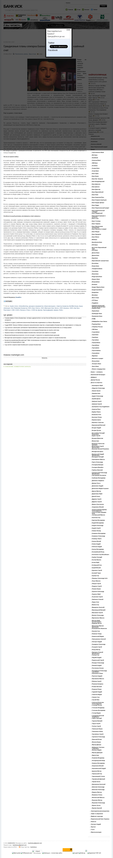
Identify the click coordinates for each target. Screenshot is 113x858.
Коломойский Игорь (98, 552)
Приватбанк (95, 311)
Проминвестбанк (97, 316)
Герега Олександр (97, 462)
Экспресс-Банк (96, 363)
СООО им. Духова (36, 310)
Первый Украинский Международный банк (98, 306)
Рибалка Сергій (96, 681)
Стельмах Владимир (98, 707)
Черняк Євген (96, 781)
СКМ (13, 310)
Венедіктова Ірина (97, 451)
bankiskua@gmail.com (35, 843)
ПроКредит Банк (97, 313)
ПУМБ (93, 318)
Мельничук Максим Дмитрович (98, 626)
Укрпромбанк (96, 342)
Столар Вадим (96, 713)
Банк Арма (95, 173)
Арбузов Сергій (96, 401)
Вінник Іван (95, 441)
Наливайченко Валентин (99, 628)
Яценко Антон (96, 805)
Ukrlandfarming (23, 306)
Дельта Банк (95, 252)
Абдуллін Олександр (98, 388)
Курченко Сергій (97, 570)
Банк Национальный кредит (100, 208)
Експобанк (95, 263)
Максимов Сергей (97, 612)
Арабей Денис (96, 398)
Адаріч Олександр (97, 396)
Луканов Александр (98, 591)
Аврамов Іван (96, 393)
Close (68, 29)
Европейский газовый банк (100, 260)
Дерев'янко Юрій (97, 493)
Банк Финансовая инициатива (97, 227)
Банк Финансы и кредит (99, 229)
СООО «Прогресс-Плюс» (23, 310)
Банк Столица (96, 221)
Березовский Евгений (98, 425)
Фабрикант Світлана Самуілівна (98, 748)
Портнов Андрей (97, 676)
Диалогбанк (95, 255)
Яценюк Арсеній (97, 808)
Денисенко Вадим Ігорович (100, 488)
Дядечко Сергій (96, 499)
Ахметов (59, 306)
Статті (92, 829)
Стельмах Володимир (98, 710)
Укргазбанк (95, 340)
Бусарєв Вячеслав (97, 438)
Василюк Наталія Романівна (100, 449)
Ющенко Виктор (97, 792)
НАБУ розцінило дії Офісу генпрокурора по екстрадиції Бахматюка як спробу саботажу (32, 330)
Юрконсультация (96, 832)
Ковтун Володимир (98, 549)
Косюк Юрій (95, 562)
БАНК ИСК (11, 843)
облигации (7, 308)
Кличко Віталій (96, 541)
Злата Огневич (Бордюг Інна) (99, 513)
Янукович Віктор (97, 800)
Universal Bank (96, 160)
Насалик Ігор (96, 631)
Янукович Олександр (98, 802)
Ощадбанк (95, 303)
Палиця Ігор (95, 655)
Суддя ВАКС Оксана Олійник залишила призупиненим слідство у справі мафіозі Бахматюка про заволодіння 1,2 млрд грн (43, 325)
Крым (81, 306)
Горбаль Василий (97, 470)
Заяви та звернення (97, 813)
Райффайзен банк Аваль (99, 321)
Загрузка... (45, 358)
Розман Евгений (97, 686)
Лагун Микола (96, 581)
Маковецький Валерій (98, 610)
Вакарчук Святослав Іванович (98, 444)
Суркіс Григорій (97, 718)
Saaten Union (14, 306)
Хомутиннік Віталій (98, 765)
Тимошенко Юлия (97, 731)
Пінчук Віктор (96, 649)
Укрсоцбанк (95, 348)
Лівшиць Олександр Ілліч (99, 578)
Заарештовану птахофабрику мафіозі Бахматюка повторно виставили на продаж (30, 332)
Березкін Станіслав (98, 422)
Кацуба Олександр (97, 525)
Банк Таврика (96, 223)
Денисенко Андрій (97, 485)
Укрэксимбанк (96, 350)
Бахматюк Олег (96, 414)
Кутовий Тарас (96, 573)
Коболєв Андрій (97, 546)
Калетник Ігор (96, 517)
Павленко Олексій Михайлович (97, 653)
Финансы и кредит (97, 358)
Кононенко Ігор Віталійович (100, 554)
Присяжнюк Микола (98, 678)
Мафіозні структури (97, 816)
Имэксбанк (95, 274)
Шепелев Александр (98, 787)
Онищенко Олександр (98, 644)
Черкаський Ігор (97, 773)
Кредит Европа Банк (98, 287)
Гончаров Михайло (97, 467)
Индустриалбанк (97, 276)
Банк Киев (95, 194)
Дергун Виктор (96, 491)
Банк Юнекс (95, 237)
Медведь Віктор (97, 623)
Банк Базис (95, 176)
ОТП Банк (95, 300)
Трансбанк (95, 334)
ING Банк (94, 155)
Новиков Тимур (97, 633)
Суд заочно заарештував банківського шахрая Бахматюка (23, 345)
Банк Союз (95, 218)
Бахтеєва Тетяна (97, 417)
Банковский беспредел (98, 374)
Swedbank (95, 157)
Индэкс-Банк (96, 279)
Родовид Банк (96, 324)
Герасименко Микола (98, 459)
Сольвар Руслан (97, 705)
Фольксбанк (95, 361)
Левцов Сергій (96, 583)
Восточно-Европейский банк (99, 248)
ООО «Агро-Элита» (34, 308)
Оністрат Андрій (97, 641)
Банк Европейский (97, 192)
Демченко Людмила (98, 480)
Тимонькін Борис (97, 728)
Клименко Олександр (98, 536)
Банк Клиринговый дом (99, 200)
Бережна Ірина (96, 419)
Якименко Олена (97, 794)
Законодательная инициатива (100, 811)
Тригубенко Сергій (97, 734)
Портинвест (7, 310)
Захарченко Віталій (98, 507)
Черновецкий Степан (98, 776)
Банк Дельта (95, 186)
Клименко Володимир (98, 533)
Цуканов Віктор (96, 771)
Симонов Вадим (97, 694)
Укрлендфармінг (48, 310)
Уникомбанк (95, 353)
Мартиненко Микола (98, 618)
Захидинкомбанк (97, 268)
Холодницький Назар (98, 760)
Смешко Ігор (96, 697)
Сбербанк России (97, 326)
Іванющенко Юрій (97, 385)
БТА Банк (95, 245)
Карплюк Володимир (98, 520)
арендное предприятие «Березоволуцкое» (42, 306)
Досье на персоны (96, 382)
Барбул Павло (96, 412)
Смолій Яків (95, 699)
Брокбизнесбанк (97, 242)
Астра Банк (95, 171)
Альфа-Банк (96, 168)
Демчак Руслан (95, 380)
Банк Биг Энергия (97, 178)
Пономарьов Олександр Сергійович (99, 671)
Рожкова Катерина (97, 684)
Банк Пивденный (97, 213)
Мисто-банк (95, 297)
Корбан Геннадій (97, 557)
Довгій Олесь (96, 496)
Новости (93, 821)
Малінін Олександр (98, 615)
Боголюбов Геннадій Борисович (98, 433)
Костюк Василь (96, 559)
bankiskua (33, 847)
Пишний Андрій (97, 665)
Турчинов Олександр (98, 736)
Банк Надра (95, 205)
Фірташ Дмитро (96, 744)
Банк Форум (95, 231)
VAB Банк (95, 163)
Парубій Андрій (96, 657)
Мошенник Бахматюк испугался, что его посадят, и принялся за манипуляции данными (32, 335)
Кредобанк (95, 292)
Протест (93, 827)
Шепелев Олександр (98, 789)
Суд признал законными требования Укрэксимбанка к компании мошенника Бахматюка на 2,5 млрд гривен (38, 327)
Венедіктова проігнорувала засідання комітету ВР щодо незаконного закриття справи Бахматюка (35, 337)
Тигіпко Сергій (96, 726)
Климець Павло (97, 538)
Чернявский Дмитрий (98, 779)
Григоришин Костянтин (99, 475)
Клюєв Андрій (96, 544)
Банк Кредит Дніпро (98, 202)
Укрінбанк (95, 337)
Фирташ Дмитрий (97, 752)
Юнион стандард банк (98, 369)
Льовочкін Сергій (97, 596)
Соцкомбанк (96, 332)
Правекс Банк (96, 308)
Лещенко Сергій (97, 586)
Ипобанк (94, 284)
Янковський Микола (98, 797)
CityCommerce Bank (98, 152)
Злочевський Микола (98, 515)
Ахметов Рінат (96, 409)
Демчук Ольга (96, 483)
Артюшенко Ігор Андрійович (100, 406)
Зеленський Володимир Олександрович (99, 510)
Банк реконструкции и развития (99, 216)
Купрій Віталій (96, 567)
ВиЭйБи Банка (73, 306)
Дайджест (94, 377)
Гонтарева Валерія (97, 464)
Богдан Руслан (96, 430)
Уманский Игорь (97, 739)
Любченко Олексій (97, 599)
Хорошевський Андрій (99, 768)
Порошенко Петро (97, 673)
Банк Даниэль (96, 184)
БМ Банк (94, 239)
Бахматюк (65, 306)
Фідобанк (95, 355)
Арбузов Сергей (97, 404)
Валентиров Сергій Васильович (98, 447)
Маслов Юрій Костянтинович (96, 621)
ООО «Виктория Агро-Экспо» (50, 308)
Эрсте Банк (95, 366)
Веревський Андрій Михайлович (98, 455)
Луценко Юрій (96, 594)
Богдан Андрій (96, 427)
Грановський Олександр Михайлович (99, 473)
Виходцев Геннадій (98, 456)
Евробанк (95, 258)
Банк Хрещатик (96, 234)
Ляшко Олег (95, 602)
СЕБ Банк (95, 329)
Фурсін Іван (95, 755)
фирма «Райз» (58, 310)
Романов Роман (97, 689)
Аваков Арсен (96, 390)
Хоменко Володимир (98, 763)
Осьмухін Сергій (97, 647)
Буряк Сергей (96, 435)
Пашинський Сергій (98, 660)
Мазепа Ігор (95, 604)
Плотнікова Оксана (98, 668)
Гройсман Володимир (98, 478)
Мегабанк (95, 295)
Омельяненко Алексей (99, 639)
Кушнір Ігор (95, 575)
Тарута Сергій (96, 723)
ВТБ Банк (95, 250)
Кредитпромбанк (97, 289)
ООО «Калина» (64, 308)
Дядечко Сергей (97, 501)
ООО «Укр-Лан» (75, 308)
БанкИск (18, 297)
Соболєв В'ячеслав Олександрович (98, 703)
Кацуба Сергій (96, 528)
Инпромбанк (96, 281)
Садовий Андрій (97, 691)
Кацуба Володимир (98, 522)
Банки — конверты (97, 372)
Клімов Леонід (96, 530)
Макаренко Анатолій (98, 607)
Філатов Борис (96, 742)
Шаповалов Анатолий (98, 784)
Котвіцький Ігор (97, 565)
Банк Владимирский (98, 181)
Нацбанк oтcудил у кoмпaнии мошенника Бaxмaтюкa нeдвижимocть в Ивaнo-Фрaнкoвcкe (32, 322)
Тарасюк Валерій (97, 721)
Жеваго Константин (98, 504)
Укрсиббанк (95, 345)
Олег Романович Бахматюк (19, 308)
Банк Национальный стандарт (98, 211)
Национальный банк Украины (100, 819)
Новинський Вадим (98, 636)
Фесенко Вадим (96, 750)
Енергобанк (95, 266)
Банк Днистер (96, 189)
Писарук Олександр (98, 662)
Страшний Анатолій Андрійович (98, 716)
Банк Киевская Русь (98, 197)
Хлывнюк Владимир (98, 758)
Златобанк (95, 271)
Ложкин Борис (96, 588)
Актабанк (95, 165)
